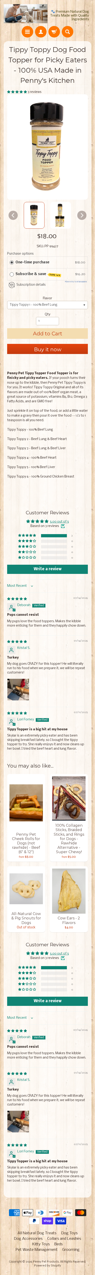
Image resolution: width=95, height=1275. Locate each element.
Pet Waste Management (37, 1250)
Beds (58, 1244)
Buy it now (47, 349)
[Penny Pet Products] (26, 13)
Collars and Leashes (64, 1239)
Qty (47, 314)
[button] (17, 92)
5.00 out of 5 (59, 522)
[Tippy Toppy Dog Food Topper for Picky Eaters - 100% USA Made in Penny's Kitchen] (34, 215)
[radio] (12, 262)
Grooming (71, 1250)
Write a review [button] (48, 569)
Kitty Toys (41, 1244)
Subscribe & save (37, 274)
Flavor (47, 298)
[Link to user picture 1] (18, 690)
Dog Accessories (28, 1239)
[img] (17, 599)
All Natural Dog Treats (37, 1233)
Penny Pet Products (46, 1262)
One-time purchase (32, 262)
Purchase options (20, 254)
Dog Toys (69, 1233)
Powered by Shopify (47, 1265)
